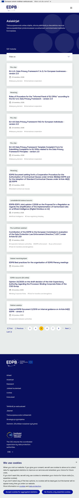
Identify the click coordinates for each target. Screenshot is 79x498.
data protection (35, 486)
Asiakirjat (10, 380)
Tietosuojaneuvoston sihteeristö (19, 415)
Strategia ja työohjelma (15, 419)
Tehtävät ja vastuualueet (16, 406)
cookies (22, 486)
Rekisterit (10, 384)
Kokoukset (11, 397)
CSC (9, 452)
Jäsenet (10, 411)
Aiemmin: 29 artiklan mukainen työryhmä (22, 424)
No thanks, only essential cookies (57, 492)
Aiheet (9, 375)
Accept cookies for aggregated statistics (21, 492)
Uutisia (9, 393)
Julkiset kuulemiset (14, 388)
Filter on (12, 57)
